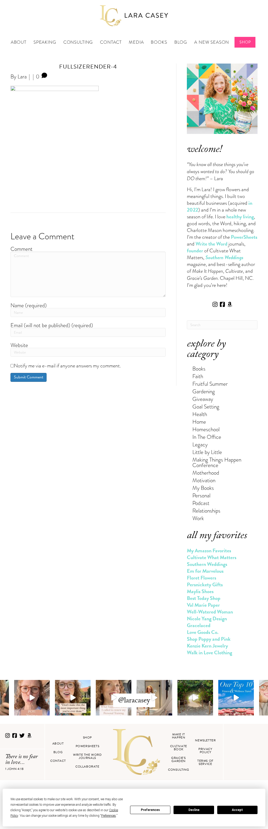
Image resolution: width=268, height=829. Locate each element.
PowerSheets (244, 237)
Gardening (203, 391)
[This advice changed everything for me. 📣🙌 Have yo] (73, 698)
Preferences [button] (108, 815)
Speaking (45, 42)
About (18, 42)
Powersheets (87, 746)
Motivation (203, 480)
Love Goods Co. (203, 632)
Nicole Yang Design (207, 618)
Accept (237, 810)
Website (19, 345)
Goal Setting (205, 406)
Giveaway (202, 399)
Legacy (200, 444)
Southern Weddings (207, 564)
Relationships (206, 510)
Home (199, 421)
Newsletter (205, 740)
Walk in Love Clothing (209, 652)
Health (199, 414)
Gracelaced (198, 625)
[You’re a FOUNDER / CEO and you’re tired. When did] (32, 698)
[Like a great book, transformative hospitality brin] (154, 698)
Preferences (150, 810)
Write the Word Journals (87, 756)
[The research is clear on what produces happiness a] (195, 698)
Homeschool (206, 429)
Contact (111, 42)
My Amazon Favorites (209, 550)
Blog (180, 42)
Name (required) (28, 305)
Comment (21, 249)
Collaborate (87, 766)
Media (136, 42)
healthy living (240, 216)
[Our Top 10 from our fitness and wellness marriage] (236, 698)
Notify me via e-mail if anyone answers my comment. (67, 365)
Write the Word (211, 244)
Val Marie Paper (203, 605)
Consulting (78, 42)
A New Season (211, 42)
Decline (193, 810)
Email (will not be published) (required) (51, 325)
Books (159, 42)
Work (198, 518)
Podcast (200, 503)
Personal (201, 495)
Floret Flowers (201, 578)
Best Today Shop (203, 598)
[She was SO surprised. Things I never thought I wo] (113, 698)
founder (195, 250)
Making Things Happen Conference (216, 462)
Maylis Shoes (200, 591)
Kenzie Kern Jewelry (207, 646)
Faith (197, 376)
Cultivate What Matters (211, 557)
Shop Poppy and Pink (209, 639)
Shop (245, 42)
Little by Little (207, 452)
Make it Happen (178, 736)
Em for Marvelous (205, 571)
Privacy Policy (205, 750)
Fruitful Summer (210, 384)
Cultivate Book (178, 748)
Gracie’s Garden (178, 759)
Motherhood (205, 472)
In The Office (206, 437)
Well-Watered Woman (210, 612)
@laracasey (134, 701)
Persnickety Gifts (205, 584)
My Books (203, 488)
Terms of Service (205, 762)
